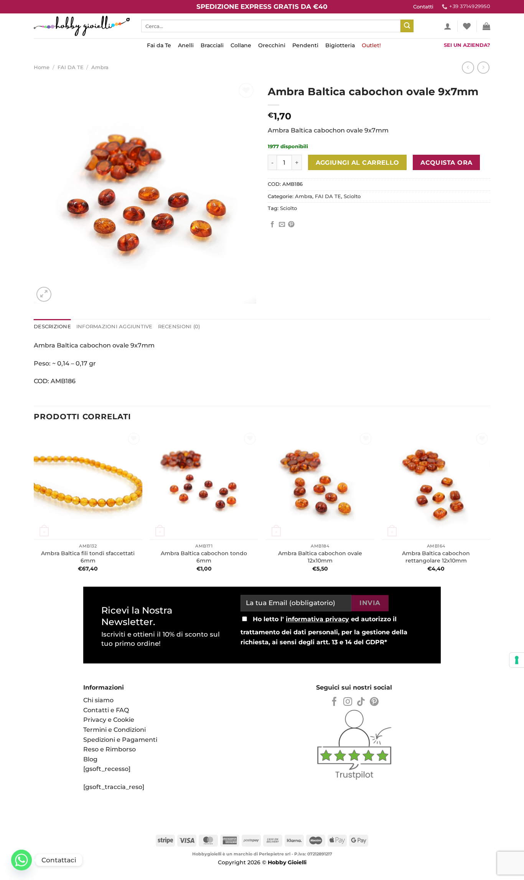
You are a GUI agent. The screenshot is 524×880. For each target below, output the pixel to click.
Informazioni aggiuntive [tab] (114, 326)
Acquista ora (446, 162)
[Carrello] (486, 26)
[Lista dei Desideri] (467, 26)
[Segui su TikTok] (360, 702)
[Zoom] (43, 294)
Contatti (423, 7)
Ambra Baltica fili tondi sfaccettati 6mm (88, 557)
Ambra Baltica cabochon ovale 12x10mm (320, 557)
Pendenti (305, 45)
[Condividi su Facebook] (272, 224)
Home (41, 67)
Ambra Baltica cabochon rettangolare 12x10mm (436, 557)
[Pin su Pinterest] (291, 224)
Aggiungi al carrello (357, 162)
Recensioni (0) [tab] (179, 326)
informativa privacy (317, 619)
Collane (241, 45)
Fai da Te (159, 45)
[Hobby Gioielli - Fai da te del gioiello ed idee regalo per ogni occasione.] (82, 26)
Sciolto (352, 196)
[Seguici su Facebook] (334, 702)
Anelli (186, 45)
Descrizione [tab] (52, 326)
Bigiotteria (340, 45)
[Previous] (34, 506)
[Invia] (407, 26)
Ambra (100, 67)
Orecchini (271, 45)
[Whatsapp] (21, 860)
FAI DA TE (71, 67)
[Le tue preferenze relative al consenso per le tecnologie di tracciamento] (516, 660)
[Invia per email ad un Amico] (282, 224)
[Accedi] (447, 26)
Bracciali (212, 45)
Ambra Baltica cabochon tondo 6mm (204, 557)
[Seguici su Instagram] (347, 702)
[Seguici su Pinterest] (374, 702)
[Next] (490, 506)
